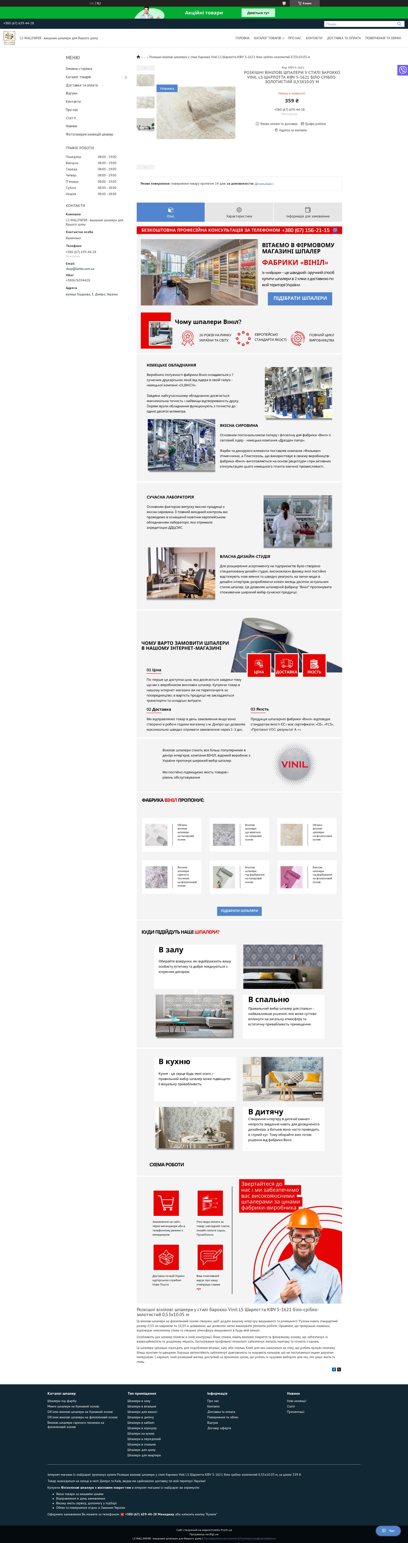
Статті (71, 118)
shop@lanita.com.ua (80, 269)
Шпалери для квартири (144, 1455)
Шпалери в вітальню (142, 1406)
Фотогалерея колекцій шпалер (89, 134)
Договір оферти (219, 1428)
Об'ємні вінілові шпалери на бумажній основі (80, 1412)
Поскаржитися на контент (221, 1538)
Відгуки (71, 93)
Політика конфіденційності (258, 1538)
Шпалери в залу (139, 1401)
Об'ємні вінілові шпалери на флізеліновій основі (82, 1417)
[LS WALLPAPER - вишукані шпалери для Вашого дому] (9, 38)
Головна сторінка (79, 68)
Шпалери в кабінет (141, 1422)
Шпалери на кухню (141, 1433)
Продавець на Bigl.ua (204, 1534)
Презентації (295, 1412)
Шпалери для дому (142, 1450)
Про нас (294, 38)
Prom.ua (226, 1530)
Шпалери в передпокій (144, 1439)
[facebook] (334, 1370)
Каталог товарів (267, 38)
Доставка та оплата (344, 38)
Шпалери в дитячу (141, 1417)
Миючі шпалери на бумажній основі (73, 1406)
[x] (339, 1370)
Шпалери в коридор (142, 1428)
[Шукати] (399, 24)
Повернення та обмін (383, 38)
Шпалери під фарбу (61, 1401)
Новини (71, 126)
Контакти (314, 38)
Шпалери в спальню (142, 1444)
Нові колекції (296, 1401)
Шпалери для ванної (142, 1412)
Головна (243, 38)
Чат (392, 1531)
